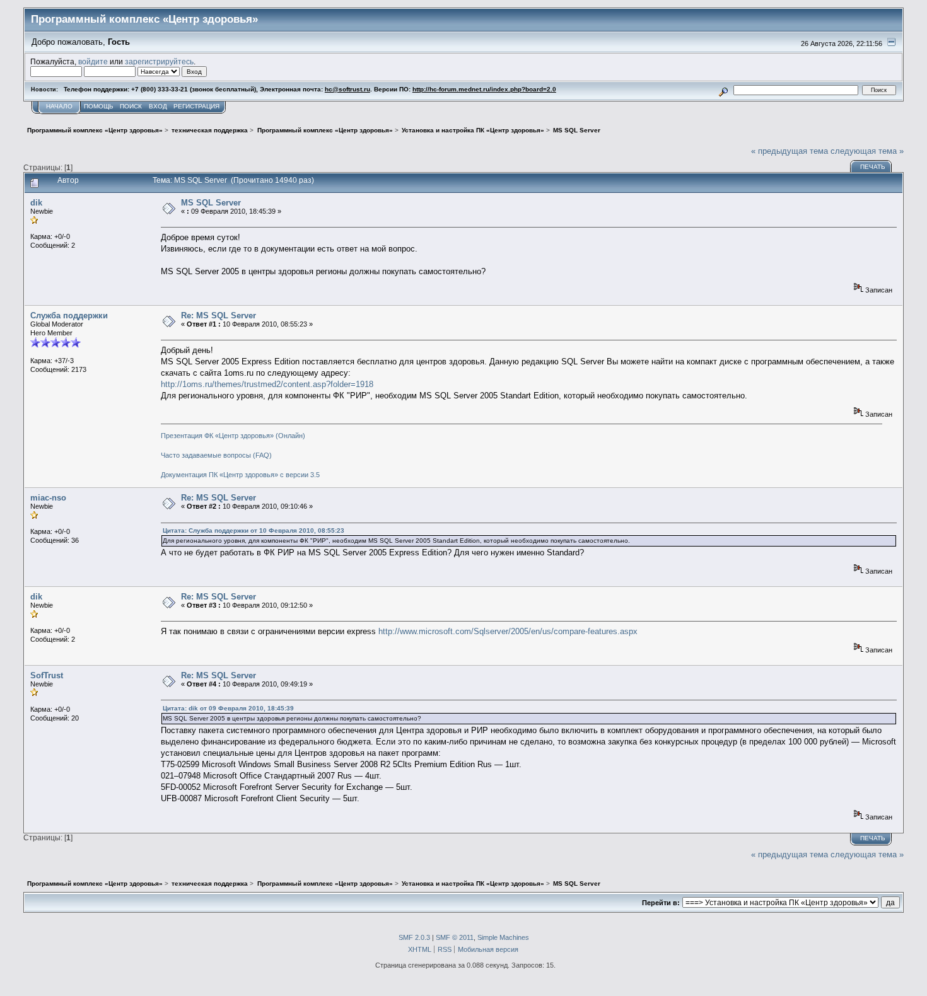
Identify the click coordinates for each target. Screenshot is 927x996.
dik (36, 202)
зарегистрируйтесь (159, 61)
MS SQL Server (211, 202)
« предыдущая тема (789, 151)
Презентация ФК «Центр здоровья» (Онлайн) (233, 435)
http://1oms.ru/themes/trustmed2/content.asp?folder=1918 (267, 384)
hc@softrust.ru (347, 89)
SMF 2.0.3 (414, 937)
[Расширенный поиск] (724, 89)
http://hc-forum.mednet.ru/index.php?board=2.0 (484, 89)
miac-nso (48, 497)
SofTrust (46, 675)
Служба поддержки (69, 315)
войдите (93, 61)
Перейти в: (661, 902)
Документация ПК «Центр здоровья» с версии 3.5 (240, 474)
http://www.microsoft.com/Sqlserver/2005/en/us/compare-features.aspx (508, 631)
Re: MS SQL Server (218, 315)
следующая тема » (867, 151)
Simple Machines (503, 937)
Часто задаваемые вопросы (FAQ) (216, 455)
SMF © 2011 (455, 937)
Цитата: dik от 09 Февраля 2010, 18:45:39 (228, 708)
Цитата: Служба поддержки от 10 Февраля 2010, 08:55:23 (253, 530)
